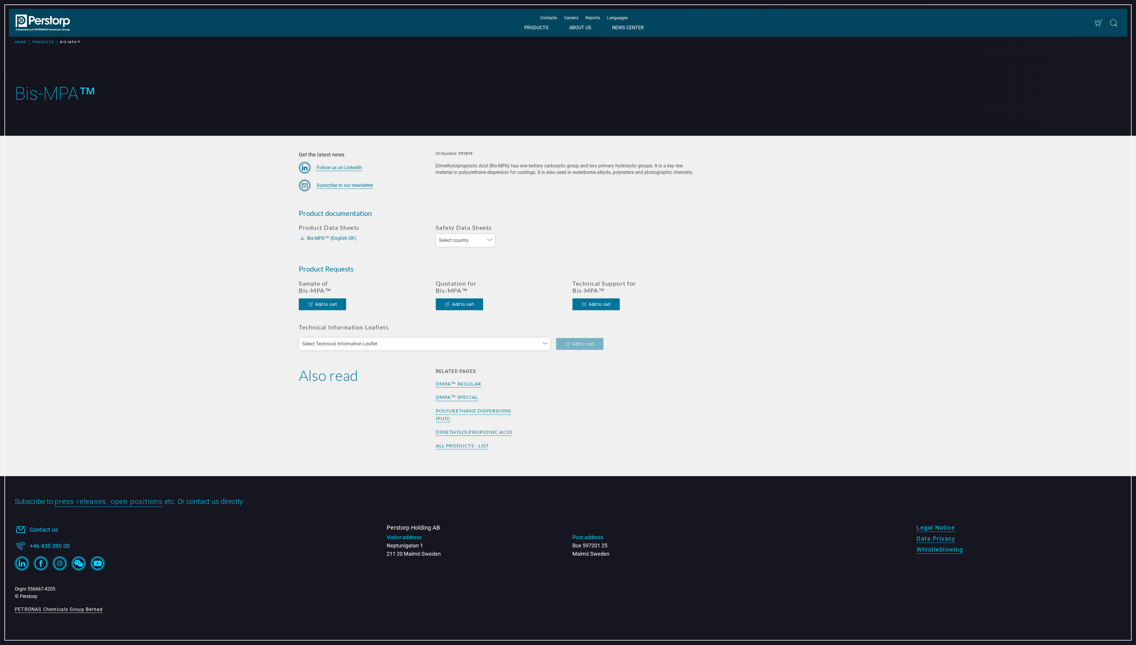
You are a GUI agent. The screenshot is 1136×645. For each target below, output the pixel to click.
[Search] (1114, 23)
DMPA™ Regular (458, 384)
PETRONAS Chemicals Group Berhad (59, 609)
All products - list (462, 445)
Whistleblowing (939, 549)
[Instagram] (60, 563)
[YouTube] (98, 563)
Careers (571, 17)
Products (536, 27)
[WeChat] (79, 563)
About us (580, 27)
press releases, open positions (109, 501)
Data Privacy (935, 538)
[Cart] (1099, 23)
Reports (592, 17)
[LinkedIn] (22, 563)
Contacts (548, 17)
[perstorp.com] (46, 23)
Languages (617, 17)
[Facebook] (41, 563)
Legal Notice (935, 527)
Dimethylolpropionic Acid (474, 432)
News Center (628, 27)
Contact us (44, 529)
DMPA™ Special (457, 397)
